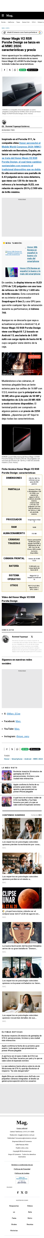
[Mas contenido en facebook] (18, 1192)
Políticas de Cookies (22, 1173)
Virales (14, 1224)
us (14, 1212)
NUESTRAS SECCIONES (22, 1200)
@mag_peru (22, 736)
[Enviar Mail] (3, 126)
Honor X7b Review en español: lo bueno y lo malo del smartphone (30, 271)
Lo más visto (9, 768)
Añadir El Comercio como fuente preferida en (22, 32)
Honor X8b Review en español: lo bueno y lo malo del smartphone (33, 254)
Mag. (18, 721)
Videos (30, 1206)
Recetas (30, 1224)
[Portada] (22, 1126)
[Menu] (4, 15)
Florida (3, 22)
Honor (7, 759)
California (11, 22)
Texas (18, 22)
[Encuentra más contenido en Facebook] (4, 69)
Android (27, 759)
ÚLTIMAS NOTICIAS (12, 1032)
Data (30, 1212)
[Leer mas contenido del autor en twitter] (32, 637)
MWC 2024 (38, 759)
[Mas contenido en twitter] (22, 1192)
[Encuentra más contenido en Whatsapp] (15, 69)
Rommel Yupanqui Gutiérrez (18, 126)
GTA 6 (33, 22)
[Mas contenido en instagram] (26, 1192)
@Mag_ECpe (13, 713)
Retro (30, 1218)
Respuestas (14, 1206)
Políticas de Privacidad (22, 1169)
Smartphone (17, 759)
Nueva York (25, 22)
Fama (14, 1218)
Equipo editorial (22, 1128)
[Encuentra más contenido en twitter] (9, 69)
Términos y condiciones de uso (22, 1165)
